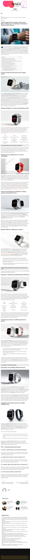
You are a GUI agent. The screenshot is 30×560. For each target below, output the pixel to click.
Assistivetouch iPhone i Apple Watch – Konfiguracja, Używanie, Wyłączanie (12, 544)
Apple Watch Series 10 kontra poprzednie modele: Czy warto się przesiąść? (12, 533)
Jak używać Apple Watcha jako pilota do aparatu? (10, 502)
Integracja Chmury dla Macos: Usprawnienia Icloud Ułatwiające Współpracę (22, 483)
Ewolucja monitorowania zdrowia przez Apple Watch (8, 58)
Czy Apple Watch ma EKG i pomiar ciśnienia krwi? (9, 68)
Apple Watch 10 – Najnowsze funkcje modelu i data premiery (10, 539)
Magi (15, 9)
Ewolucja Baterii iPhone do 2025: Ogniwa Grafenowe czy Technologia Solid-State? (8, 483)
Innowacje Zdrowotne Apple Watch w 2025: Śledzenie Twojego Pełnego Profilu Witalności (14, 517)
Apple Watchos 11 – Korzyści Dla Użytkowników (8, 540)
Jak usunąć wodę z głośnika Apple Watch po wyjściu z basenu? (24, 502)
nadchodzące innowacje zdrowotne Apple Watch (8, 253)
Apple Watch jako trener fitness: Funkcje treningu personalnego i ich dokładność (13, 535)
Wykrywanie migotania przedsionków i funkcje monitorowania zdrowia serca (11, 61)
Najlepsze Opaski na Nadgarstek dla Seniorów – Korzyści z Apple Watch (24, 507)
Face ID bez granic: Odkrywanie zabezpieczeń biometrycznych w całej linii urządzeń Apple (14, 518)
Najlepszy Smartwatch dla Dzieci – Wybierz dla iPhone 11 (10, 545)
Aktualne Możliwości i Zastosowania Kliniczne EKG (8, 59)
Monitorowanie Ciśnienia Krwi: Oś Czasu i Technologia (9, 60)
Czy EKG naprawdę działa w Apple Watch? (8, 70)
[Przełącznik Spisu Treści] (20, 57)
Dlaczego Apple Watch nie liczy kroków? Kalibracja (10, 507)
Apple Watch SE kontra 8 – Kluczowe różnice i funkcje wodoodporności (12, 538)
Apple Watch (2, 20)
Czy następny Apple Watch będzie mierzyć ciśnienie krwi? (10, 69)
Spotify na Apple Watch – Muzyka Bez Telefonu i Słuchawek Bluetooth (11, 541)
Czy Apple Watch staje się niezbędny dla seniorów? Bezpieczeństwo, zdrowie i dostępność (14, 534)
